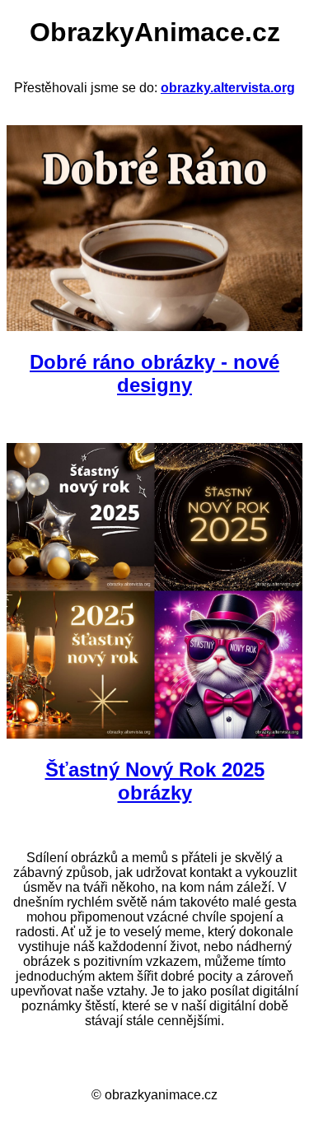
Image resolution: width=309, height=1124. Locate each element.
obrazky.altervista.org (228, 88)
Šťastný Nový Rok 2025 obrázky (155, 781)
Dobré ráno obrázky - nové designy (154, 373)
